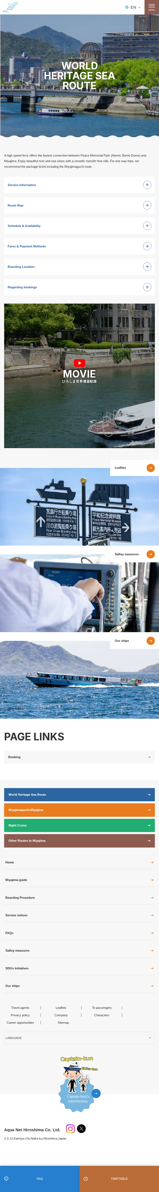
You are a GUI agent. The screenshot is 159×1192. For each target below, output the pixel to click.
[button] (79, 376)
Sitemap (63, 1022)
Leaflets (61, 1007)
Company (61, 1015)
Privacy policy (20, 1015)
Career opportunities (20, 1022)
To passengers (102, 1007)
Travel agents (20, 1007)
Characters (101, 1015)
